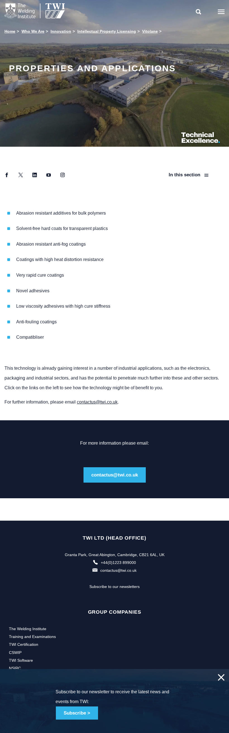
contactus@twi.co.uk (97, 402)
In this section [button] (185, 174)
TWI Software (21, 660)
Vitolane (150, 31)
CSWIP (15, 652)
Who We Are (33, 31)
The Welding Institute (27, 629)
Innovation (61, 31)
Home (9, 31)
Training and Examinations (32, 636)
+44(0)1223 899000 (118, 562)
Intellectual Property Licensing (106, 31)
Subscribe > (77, 713)
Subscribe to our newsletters (114, 586)
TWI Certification (23, 644)
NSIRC (15, 668)
